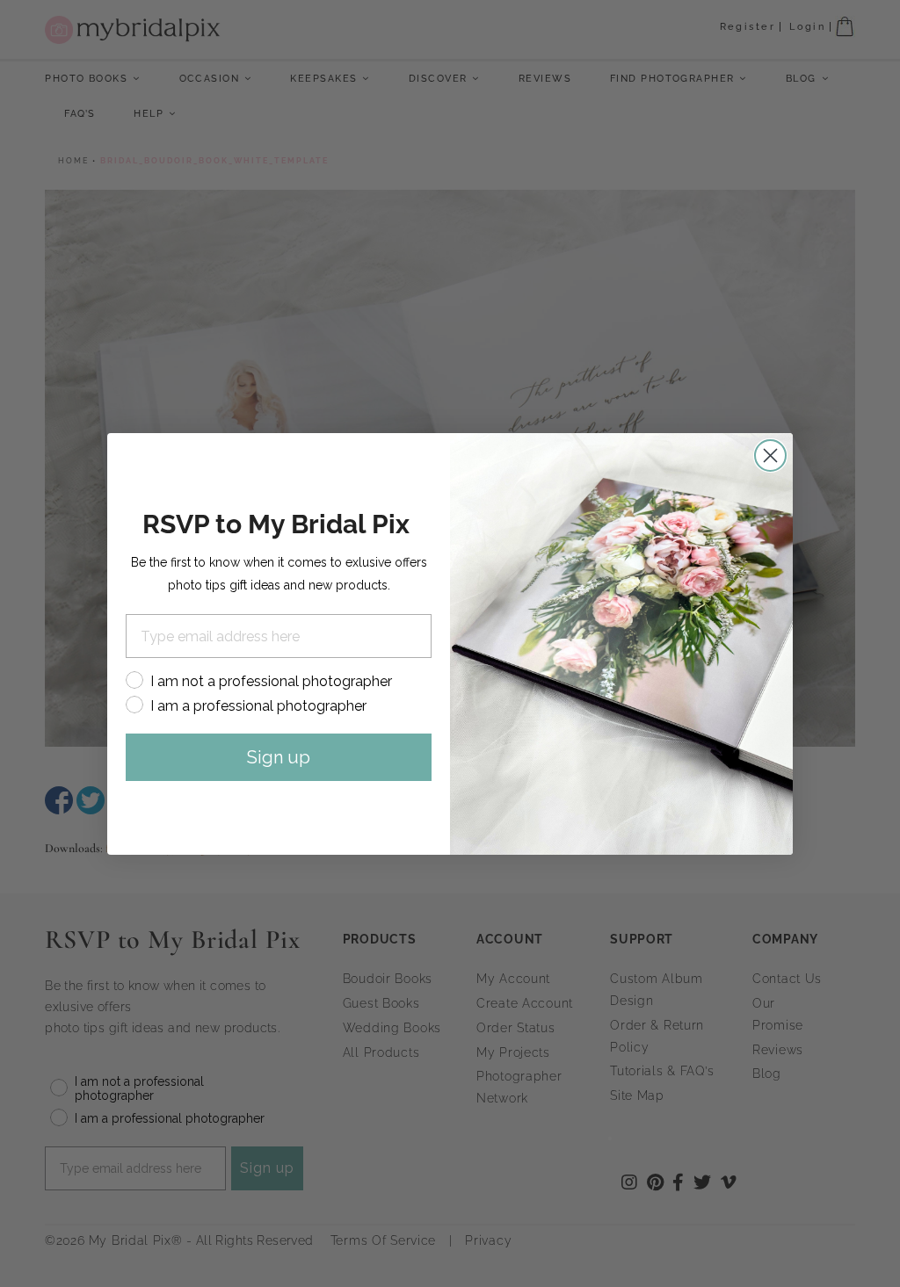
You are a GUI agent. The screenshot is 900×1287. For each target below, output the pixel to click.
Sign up (278, 757)
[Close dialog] (770, 455)
